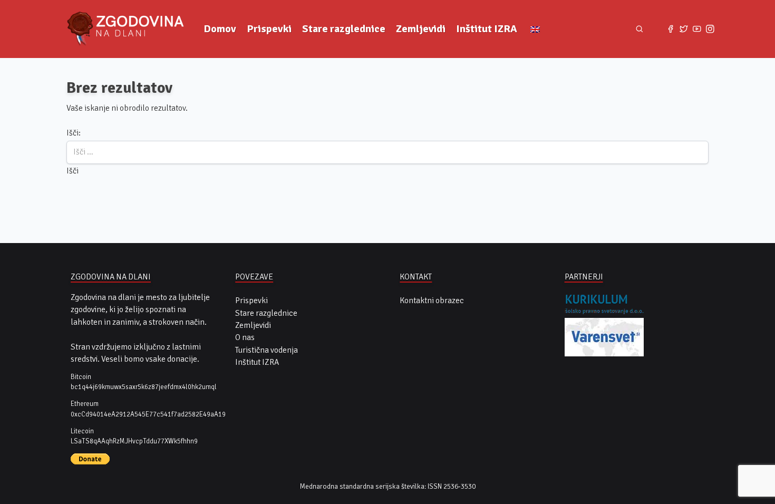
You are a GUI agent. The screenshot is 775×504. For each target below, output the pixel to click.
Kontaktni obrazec (432, 300)
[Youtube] (696, 29)
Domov (220, 28)
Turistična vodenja (266, 350)
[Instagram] (709, 29)
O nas (245, 337)
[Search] (639, 29)
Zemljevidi (420, 28)
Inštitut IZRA (486, 28)
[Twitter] (684, 29)
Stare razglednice (343, 28)
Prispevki (269, 28)
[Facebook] (670, 29)
